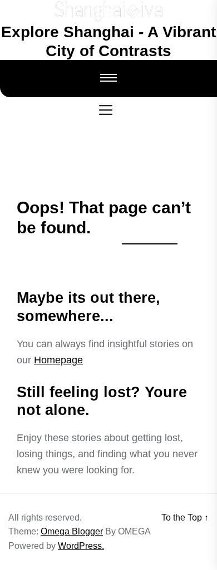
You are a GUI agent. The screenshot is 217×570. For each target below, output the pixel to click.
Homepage (58, 360)
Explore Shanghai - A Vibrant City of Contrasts (108, 41)
